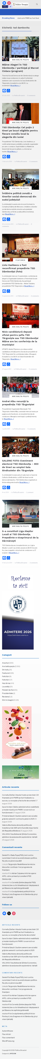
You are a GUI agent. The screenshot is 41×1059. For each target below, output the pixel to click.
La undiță (5, 687)
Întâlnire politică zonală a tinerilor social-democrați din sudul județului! (19, 196)
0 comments (31, 95)
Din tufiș (5, 670)
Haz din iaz (6, 683)
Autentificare (7, 1031)
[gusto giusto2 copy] (17, 732)
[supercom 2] (20, 772)
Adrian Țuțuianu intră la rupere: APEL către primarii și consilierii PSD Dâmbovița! (19, 876)
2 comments (35, 296)
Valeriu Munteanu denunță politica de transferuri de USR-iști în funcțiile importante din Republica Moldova (20, 828)
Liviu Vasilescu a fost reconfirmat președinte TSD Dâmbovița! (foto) (18, 268)
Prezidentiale (7, 693)
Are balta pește (20, 60)
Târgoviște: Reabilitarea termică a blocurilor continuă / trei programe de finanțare (18, 867)
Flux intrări (6, 1034)
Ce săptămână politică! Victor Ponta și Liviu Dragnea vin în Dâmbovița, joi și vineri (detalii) (19, 894)
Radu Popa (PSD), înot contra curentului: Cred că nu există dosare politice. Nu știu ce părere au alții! (19, 858)
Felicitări (5, 676)
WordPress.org (8, 1041)
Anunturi (5, 663)
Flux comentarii (8, 1038)
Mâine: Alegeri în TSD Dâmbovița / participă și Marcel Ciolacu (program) (20, 67)
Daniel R (5, 855)
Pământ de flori (8, 690)
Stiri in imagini (7, 700)
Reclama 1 (6, 697)
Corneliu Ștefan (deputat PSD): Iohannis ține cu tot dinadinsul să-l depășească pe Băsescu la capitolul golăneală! (20, 885)
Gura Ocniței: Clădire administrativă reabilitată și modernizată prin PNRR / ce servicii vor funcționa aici (20, 810)
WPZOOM (13, 1053)
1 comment (29, 492)
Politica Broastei (19, 95)
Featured (20, 260)
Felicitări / (6, 680)
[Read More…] (15, 85)
